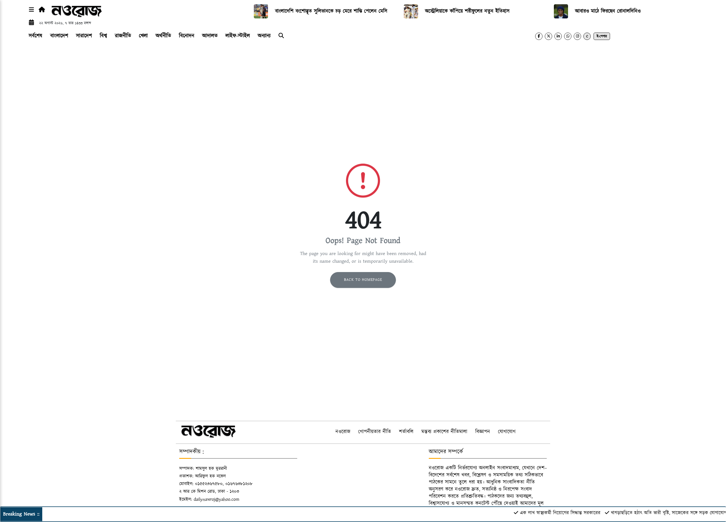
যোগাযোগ (507, 432)
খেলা (143, 36)
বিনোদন (186, 36)
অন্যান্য (264, 36)
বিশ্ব (103, 36)
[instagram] (577, 36)
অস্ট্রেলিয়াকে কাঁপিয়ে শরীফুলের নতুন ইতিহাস (467, 11)
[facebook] (539, 36)
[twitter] (548, 36)
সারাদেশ (84, 36)
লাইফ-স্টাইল (237, 36)
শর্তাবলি (406, 432)
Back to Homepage (363, 280)
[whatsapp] (567, 36)
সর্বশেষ (35, 36)
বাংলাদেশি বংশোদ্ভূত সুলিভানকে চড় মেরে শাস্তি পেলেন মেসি (331, 11)
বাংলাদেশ (59, 36)
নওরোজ (342, 432)
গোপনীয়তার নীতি (374, 432)
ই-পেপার (602, 36)
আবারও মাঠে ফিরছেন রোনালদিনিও (608, 11)
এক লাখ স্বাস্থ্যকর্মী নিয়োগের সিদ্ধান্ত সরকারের (548, 513)
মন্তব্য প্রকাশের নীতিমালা (444, 432)
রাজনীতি (123, 36)
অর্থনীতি (163, 36)
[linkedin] (558, 36)
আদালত (210, 36)
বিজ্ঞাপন (482, 432)
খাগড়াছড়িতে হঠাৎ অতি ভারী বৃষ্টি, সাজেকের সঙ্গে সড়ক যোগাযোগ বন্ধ (661, 513)
